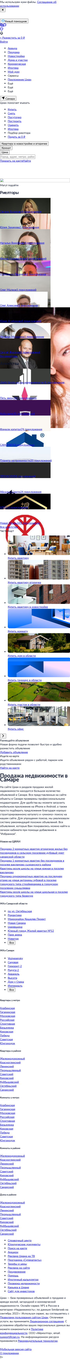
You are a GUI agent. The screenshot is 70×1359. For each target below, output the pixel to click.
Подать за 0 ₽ (16, 137)
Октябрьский (8, 1086)
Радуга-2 (13, 970)
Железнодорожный (12, 1058)
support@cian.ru (10, 1337)
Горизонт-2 (15, 966)
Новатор (13, 938)
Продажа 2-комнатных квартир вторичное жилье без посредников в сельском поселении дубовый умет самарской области (33, 852)
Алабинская (7, 1008)
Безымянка (7, 1027)
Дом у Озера (16, 981)
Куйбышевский (9, 1082)
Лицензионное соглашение (47, 1321)
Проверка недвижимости (24, 1283)
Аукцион (13, 1252)
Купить (12, 109)
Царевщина (15, 927)
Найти (27, 161)
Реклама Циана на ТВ (21, 1256)
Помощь (13, 1275)
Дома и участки (18, 60)
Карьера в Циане (18, 1287)
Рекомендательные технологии (38, 1341)
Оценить (13, 125)
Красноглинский (10, 1062)
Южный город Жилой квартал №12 (31, 931)
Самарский (7, 1090)
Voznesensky (15, 958)
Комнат (6, 148)
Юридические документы (24, 1244)
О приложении (9, 1353)
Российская (7, 1020)
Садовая (13, 962)
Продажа (13, 52)
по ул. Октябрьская (20, 911)
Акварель (13, 974)
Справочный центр (20, 1240)
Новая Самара (17, 923)
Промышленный (10, 1070)
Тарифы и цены (17, 1264)
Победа (5, 1035)
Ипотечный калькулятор (23, 1279)
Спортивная (7, 1024)
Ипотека (13, 68)
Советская (6, 1039)
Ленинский (7, 1066)
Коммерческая (17, 64)
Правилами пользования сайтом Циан (24, 1317)
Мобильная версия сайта (16, 1349)
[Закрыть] (2, 10)
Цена (5, 152)
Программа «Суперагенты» (25, 1260)
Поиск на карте (17, 1248)
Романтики (15, 915)
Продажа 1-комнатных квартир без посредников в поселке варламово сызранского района (32, 862)
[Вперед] (3, 736)
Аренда (12, 48)
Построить (14, 121)
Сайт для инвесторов (21, 1291)
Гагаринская (7, 1012)
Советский (6, 1074)
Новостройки (16, 56)
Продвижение (16, 1271)
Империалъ (15, 985)
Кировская (6, 1031)
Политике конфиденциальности (21, 1331)
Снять (11, 113)
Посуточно (14, 117)
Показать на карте (11, 161)
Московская (7, 1016)
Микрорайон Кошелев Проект (27, 919)
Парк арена (15, 934)
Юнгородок (7, 1043)
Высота (12, 978)
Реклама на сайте (19, 1268)
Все (11, 942)
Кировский (7, 1078)
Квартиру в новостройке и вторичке (24, 143)
